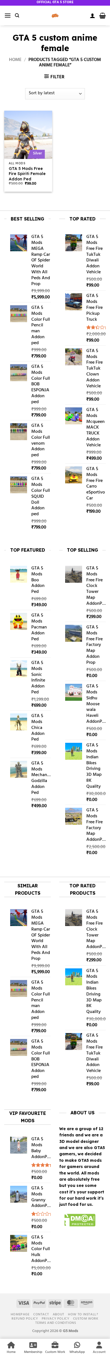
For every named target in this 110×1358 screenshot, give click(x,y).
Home (15, 60)
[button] (7, 15)
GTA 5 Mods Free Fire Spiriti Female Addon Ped (27, 173)
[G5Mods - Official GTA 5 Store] (55, 15)
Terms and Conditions (55, 1323)
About (58, 1314)
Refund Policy (25, 1319)
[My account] (92, 15)
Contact (41, 1314)
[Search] (17, 15)
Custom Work (85, 1319)
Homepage (20, 1314)
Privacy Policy (55, 1319)
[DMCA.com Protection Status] (77, 1221)
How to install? (83, 1314)
